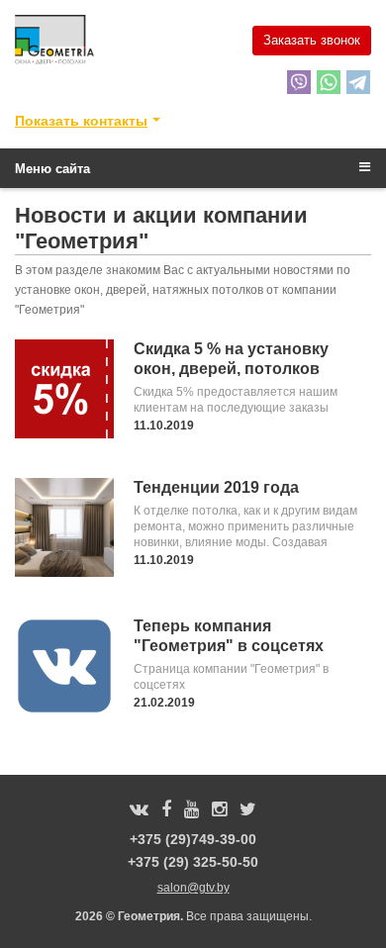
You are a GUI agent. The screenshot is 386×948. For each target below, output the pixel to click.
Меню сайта (52, 168)
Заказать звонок (311, 40)
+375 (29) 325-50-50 (193, 862)
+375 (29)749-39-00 (193, 839)
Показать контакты (81, 121)
